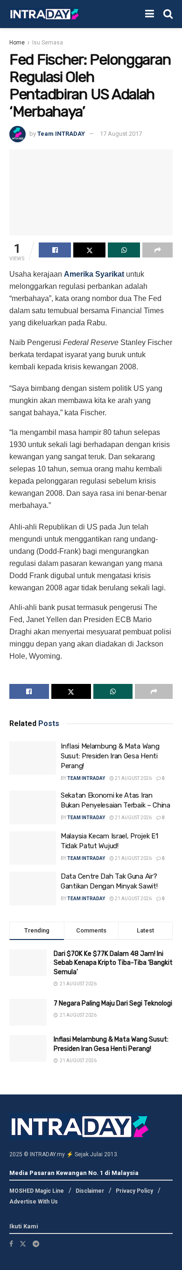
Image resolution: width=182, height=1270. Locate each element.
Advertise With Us (33, 1201)
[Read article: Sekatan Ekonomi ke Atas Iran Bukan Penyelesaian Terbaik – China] (32, 807)
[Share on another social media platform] (157, 249)
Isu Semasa (47, 42)
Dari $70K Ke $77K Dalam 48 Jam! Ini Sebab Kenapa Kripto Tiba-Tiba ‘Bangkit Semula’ (113, 963)
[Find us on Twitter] (23, 1244)
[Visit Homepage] (44, 14)
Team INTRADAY (61, 133)
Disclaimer (90, 1191)
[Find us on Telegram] (36, 1244)
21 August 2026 (133, 778)
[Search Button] (168, 14)
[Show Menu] (149, 14)
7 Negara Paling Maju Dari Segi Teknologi (113, 1003)
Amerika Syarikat (94, 274)
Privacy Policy (134, 1191)
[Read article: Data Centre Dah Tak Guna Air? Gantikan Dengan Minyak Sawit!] (32, 888)
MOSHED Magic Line (36, 1191)
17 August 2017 (121, 133)
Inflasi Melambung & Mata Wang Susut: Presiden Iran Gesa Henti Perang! (110, 756)
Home (17, 42)
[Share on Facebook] (55, 249)
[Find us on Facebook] (11, 1244)
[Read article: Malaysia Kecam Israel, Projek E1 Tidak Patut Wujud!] (32, 848)
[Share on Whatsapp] (124, 249)
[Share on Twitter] (89, 249)
